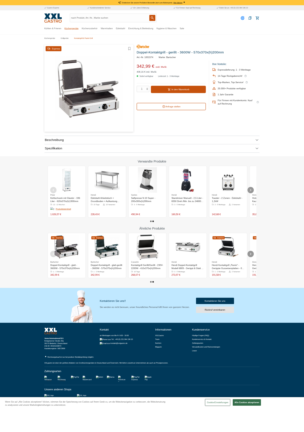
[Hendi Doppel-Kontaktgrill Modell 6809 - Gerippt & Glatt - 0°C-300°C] (187, 247)
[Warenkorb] (257, 18)
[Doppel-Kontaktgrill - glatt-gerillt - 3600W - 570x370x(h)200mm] (107, 247)
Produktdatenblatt (63, 209)
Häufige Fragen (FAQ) (200, 335)
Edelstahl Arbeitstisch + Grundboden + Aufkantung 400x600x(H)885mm (104, 200)
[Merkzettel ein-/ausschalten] (129, 48)
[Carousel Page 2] (153, 221)
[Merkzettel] (250, 18)
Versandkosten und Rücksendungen (206, 347)
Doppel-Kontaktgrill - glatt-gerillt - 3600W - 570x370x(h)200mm (106, 267)
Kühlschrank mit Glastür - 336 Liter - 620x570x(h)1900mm (65, 199)
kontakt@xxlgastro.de (119, 343)
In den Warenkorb (180, 89)
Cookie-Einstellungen (217, 402)
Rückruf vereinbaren (215, 310)
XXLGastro (159, 335)
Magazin (158, 347)
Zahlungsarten (197, 343)
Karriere (158, 343)
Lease (194, 351)
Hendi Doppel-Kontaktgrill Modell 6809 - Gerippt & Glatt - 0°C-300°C (186, 267)
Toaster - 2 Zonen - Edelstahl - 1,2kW (227, 199)
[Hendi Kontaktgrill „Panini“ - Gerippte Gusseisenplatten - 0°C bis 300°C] (228, 247)
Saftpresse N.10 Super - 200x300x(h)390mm (143, 199)
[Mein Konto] (243, 18)
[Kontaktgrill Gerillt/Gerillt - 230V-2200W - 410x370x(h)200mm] (147, 247)
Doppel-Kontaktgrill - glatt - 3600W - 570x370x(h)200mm (65, 267)
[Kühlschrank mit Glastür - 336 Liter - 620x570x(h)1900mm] (66, 180)
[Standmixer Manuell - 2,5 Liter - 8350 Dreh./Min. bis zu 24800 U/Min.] (188, 180)
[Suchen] (152, 18)
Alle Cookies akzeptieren (246, 402)
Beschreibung (54, 140)
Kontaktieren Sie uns (215, 301)
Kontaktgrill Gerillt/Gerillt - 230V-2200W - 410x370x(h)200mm (147, 267)
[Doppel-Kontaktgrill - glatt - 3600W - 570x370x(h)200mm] (66, 247)
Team (157, 339)
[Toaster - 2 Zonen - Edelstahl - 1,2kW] (228, 180)
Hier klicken (177, 3)
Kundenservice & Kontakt (202, 339)
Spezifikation (53, 148)
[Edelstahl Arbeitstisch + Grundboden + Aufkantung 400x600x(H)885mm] (107, 180)
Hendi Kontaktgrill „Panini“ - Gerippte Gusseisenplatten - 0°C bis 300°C (228, 267)
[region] (152, 414)
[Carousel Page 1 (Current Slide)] (151, 221)
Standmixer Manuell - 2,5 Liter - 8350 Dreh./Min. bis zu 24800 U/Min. (187, 200)
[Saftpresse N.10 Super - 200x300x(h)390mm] (147, 180)
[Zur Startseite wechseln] (53, 18)
